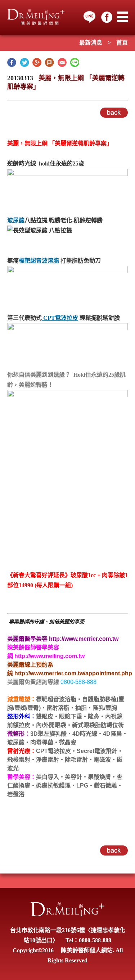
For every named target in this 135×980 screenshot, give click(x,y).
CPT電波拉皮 (60, 318)
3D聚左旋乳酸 (48, 734)
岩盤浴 (15, 794)
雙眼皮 (44, 716)
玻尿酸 (15, 220)
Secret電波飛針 (97, 751)
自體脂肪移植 (99, 699)
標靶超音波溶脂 (39, 261)
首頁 (122, 43)
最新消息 (90, 43)
